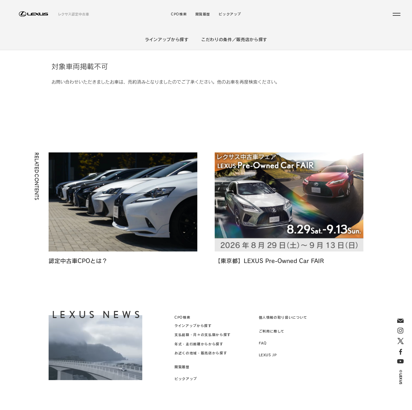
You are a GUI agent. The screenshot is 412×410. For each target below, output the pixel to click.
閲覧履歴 (202, 14)
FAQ (263, 343)
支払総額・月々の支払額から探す (202, 335)
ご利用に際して (272, 331)
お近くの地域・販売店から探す (200, 353)
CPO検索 (179, 14)
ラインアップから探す (167, 39)
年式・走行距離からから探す (198, 344)
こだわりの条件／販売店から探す (234, 39)
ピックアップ (230, 14)
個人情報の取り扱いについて (283, 317)
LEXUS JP (268, 355)
